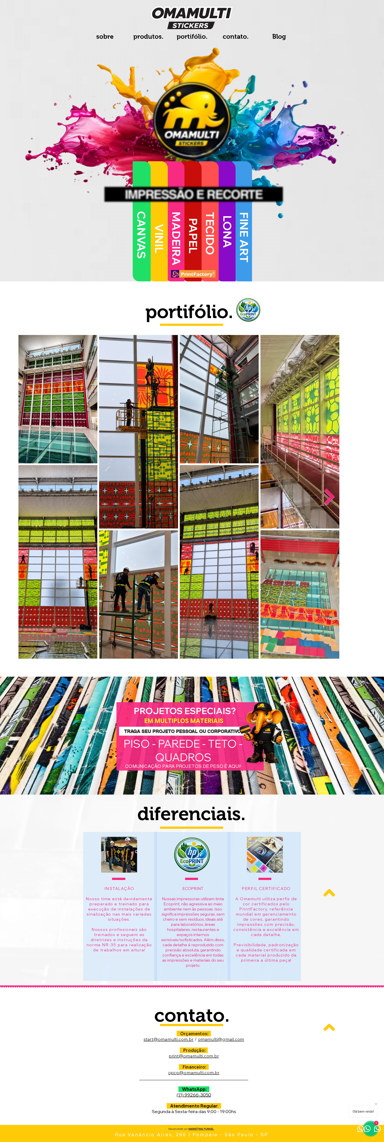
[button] (372, 12)
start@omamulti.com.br (65, 92)
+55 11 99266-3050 (64, 108)
